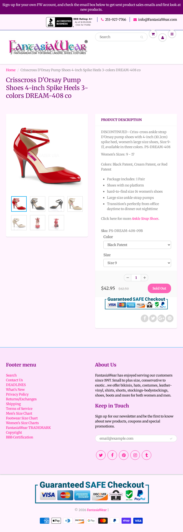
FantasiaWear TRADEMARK (28, 428)
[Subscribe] (171, 438)
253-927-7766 (115, 19)
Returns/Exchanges (21, 399)
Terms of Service (19, 409)
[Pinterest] (123, 455)
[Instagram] (135, 455)
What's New (15, 389)
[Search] (141, 37)
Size (107, 255)
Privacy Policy (17, 394)
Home (10, 70)
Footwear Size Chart (22, 418)
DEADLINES (16, 385)
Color (108, 237)
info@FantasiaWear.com (157, 19)
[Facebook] (112, 455)
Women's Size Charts (22, 423)
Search (11, 375)
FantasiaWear (97, 510)
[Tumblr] (146, 455)
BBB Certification (19, 437)
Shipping (13, 404)
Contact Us (14, 380)
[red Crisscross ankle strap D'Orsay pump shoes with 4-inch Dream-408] (47, 156)
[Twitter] (101, 455)
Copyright (14, 432)
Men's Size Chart (19, 413)
